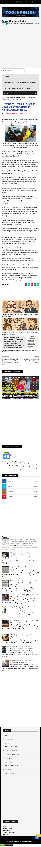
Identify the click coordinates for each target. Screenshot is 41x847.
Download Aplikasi (11, 750)
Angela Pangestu (30, 841)
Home (3, 2)
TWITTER (10, 486)
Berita (28, 88)
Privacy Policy (21, 2)
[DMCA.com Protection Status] (6, 846)
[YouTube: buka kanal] (4, 496)
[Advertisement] (20, 45)
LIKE (36, 481)
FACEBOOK (10, 481)
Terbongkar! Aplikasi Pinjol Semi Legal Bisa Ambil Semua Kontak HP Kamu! (19, 351)
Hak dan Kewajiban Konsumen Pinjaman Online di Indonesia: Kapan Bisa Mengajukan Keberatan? (24, 583)
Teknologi (8, 769)
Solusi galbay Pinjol (11, 766)
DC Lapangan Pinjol (11, 747)
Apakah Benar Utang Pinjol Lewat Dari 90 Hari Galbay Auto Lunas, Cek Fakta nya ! (19, 333)
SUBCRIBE (35, 496)
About (8, 2)
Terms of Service (8, 832)
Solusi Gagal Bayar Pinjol (26, 83)
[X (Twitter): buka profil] (4, 486)
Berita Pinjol (9, 83)
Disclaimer (29, 2)
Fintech (7, 758)
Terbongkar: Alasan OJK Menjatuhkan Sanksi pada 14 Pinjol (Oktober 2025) (20, 315)
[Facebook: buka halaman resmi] (4, 481)
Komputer (8, 762)
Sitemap (35, 2)
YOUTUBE (10, 496)
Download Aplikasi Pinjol (13, 754)
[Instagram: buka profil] (4, 491)
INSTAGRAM (10, 491)
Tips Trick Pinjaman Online (13, 88)
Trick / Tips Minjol (10, 773)
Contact (14, 2)
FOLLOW (35, 486)
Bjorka (7, 743)
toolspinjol (15, 841)
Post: (4, 24)
